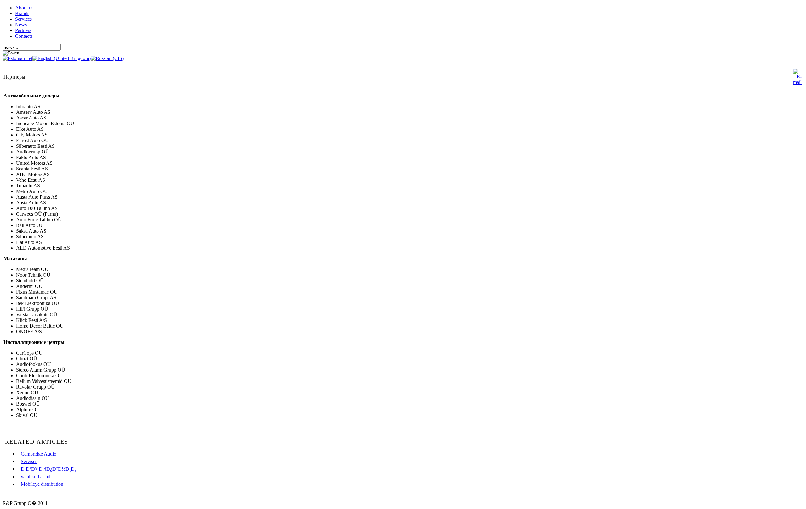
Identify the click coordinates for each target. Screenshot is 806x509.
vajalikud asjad (35, 476)
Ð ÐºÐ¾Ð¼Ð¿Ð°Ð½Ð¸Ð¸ (48, 469)
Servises (29, 461)
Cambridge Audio (38, 453)
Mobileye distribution (42, 484)
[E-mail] (797, 82)
